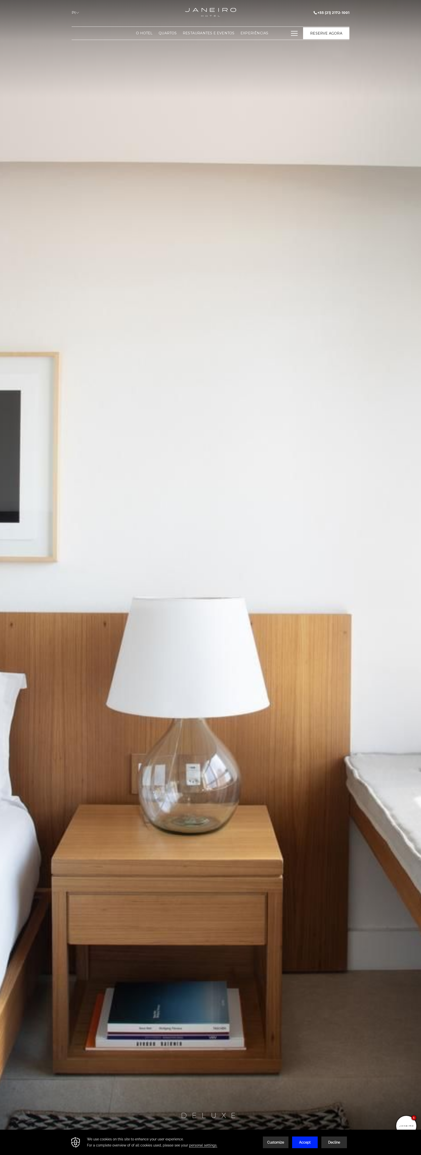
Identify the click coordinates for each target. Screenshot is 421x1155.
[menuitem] (144, 33)
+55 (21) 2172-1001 (333, 12)
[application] (210, 1142)
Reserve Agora (326, 33)
